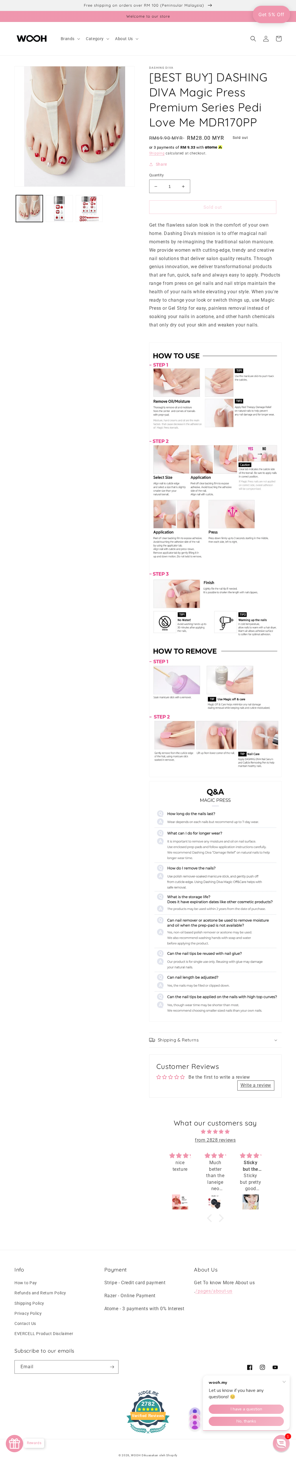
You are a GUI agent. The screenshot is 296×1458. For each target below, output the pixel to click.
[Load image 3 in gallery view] (89, 208)
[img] (215, 1131)
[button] (70, 39)
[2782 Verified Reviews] (148, 1434)
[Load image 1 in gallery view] (29, 208)
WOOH (135, 1455)
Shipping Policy (29, 1303)
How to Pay (25, 1282)
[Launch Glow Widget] (14, 1443)
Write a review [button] (255, 1085)
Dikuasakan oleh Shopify (159, 1455)
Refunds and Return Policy (40, 1293)
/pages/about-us (213, 1291)
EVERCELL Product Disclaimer (43, 1333)
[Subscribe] (112, 1367)
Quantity (156, 175)
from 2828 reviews (215, 1140)
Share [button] (161, 164)
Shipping (157, 153)
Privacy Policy (28, 1313)
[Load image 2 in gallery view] (59, 208)
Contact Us (25, 1323)
